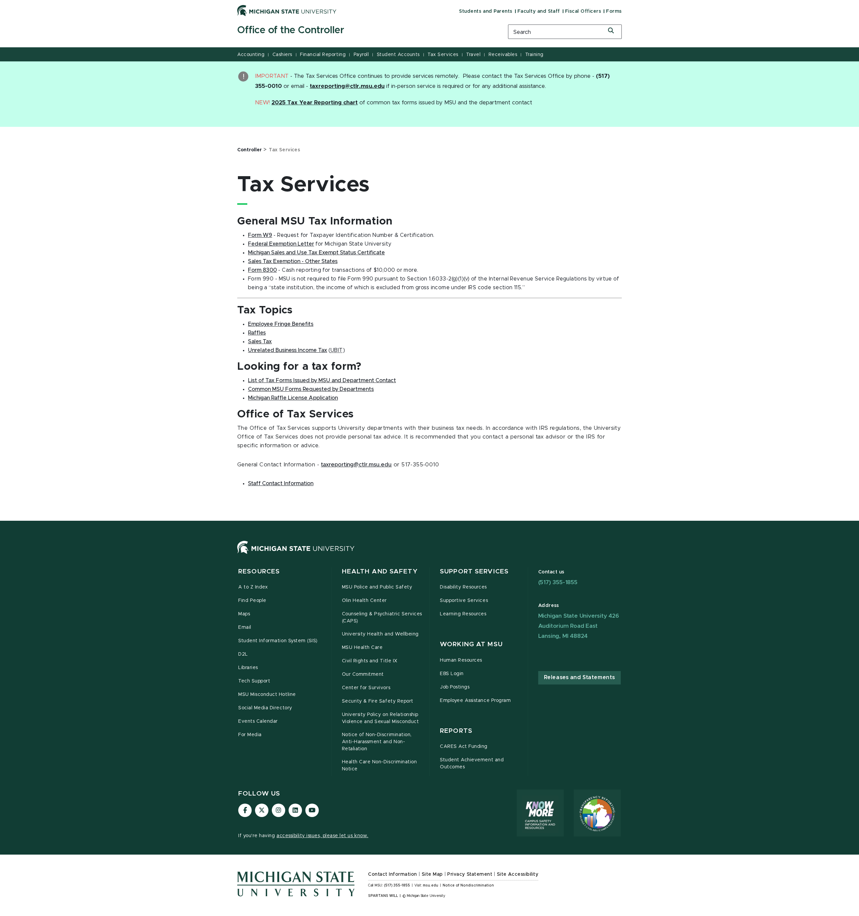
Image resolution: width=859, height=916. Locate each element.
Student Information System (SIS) (278, 641)
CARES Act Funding (464, 746)
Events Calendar (258, 721)
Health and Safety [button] (380, 571)
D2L (243, 654)
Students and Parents (485, 11)
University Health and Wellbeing (380, 634)
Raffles (257, 333)
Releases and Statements (579, 677)
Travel (473, 54)
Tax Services (442, 54)
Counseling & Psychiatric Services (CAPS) (382, 617)
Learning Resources (463, 614)
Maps (244, 614)
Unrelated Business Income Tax (287, 350)
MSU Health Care (362, 647)
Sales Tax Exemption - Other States (293, 261)
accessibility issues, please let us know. (322, 835)
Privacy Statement (469, 874)
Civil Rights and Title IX (370, 661)
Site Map (432, 874)
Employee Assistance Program (475, 700)
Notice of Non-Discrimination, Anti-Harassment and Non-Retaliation (377, 741)
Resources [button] (259, 571)
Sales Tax (260, 341)
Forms (614, 11)
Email (244, 627)
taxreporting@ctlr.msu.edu (356, 464)
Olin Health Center (364, 600)
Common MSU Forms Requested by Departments (311, 389)
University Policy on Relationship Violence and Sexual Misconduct (380, 718)
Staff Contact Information (280, 483)
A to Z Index (253, 587)
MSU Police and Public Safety (377, 587)
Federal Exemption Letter (281, 244)
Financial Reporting (323, 54)
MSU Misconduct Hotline (267, 694)
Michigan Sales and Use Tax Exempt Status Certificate (316, 252)
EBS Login (452, 673)
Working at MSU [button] (471, 644)
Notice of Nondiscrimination (468, 885)
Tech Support (254, 681)
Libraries (248, 667)
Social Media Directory (265, 708)
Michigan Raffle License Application (293, 398)
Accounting (250, 54)
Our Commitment (363, 674)
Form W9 (260, 235)
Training (534, 54)
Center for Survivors (366, 687)
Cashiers (282, 54)
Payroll (361, 54)
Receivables (503, 54)
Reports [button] (456, 731)
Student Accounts (398, 54)
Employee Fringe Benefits (280, 324)
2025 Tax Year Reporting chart (314, 102)
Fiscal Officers (583, 11)
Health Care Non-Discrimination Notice (379, 765)
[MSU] (296, 554)
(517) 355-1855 (557, 582)
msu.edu (430, 885)
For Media (250, 734)
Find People (252, 600)
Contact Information (392, 874)
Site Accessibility (518, 874)
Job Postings (454, 687)
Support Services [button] (474, 571)
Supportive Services (464, 600)
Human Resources (461, 660)
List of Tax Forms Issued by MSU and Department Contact (322, 380)
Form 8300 (262, 270)
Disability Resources (463, 587)
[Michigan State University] (287, 10)
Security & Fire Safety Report (377, 701)
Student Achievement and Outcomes (472, 763)
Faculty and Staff (538, 11)
